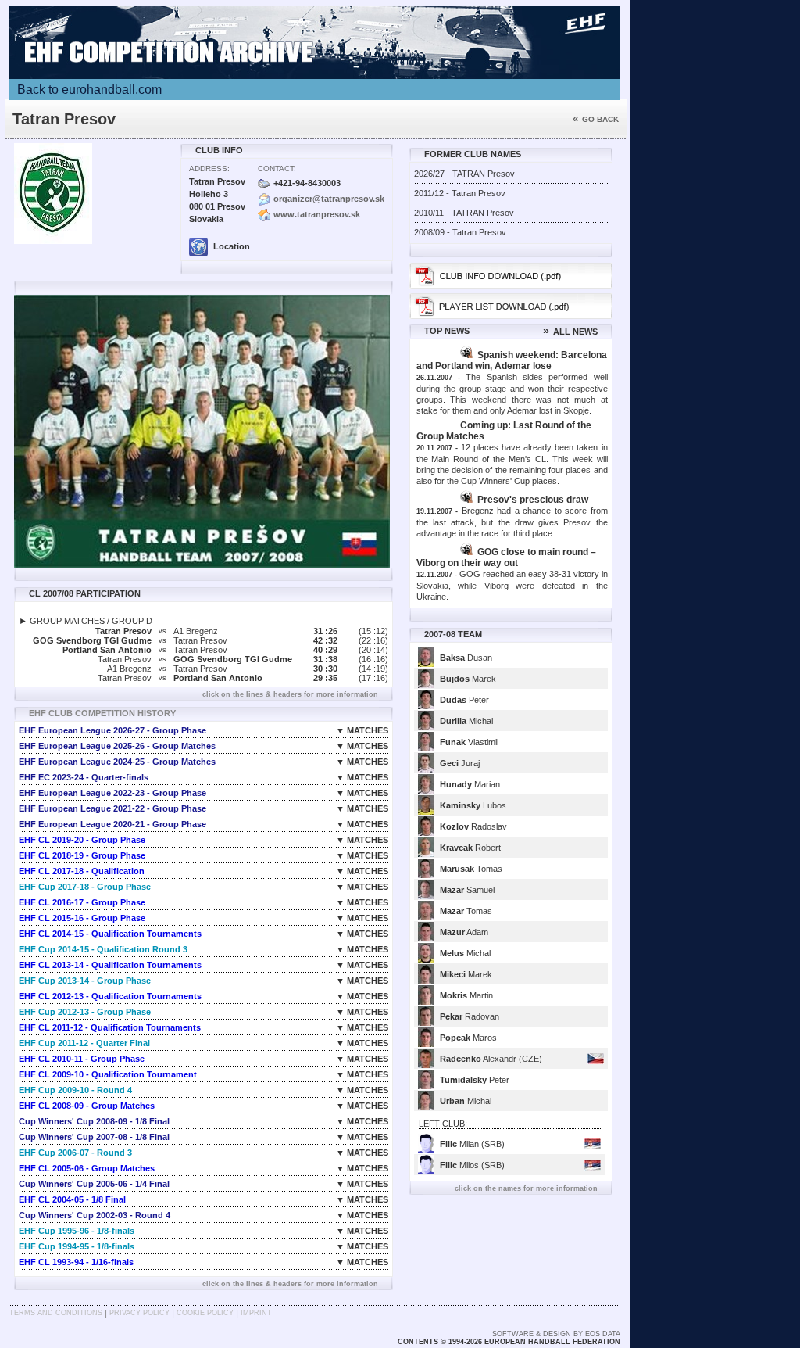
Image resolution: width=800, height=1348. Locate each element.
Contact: (277, 168)
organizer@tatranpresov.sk (328, 198)
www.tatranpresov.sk (316, 214)
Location (230, 246)
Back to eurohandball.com (89, 89)
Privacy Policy (139, 1313)
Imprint (256, 1313)
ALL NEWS (570, 331)
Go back (596, 119)
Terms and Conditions (55, 1313)
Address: (209, 168)
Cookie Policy (205, 1313)
